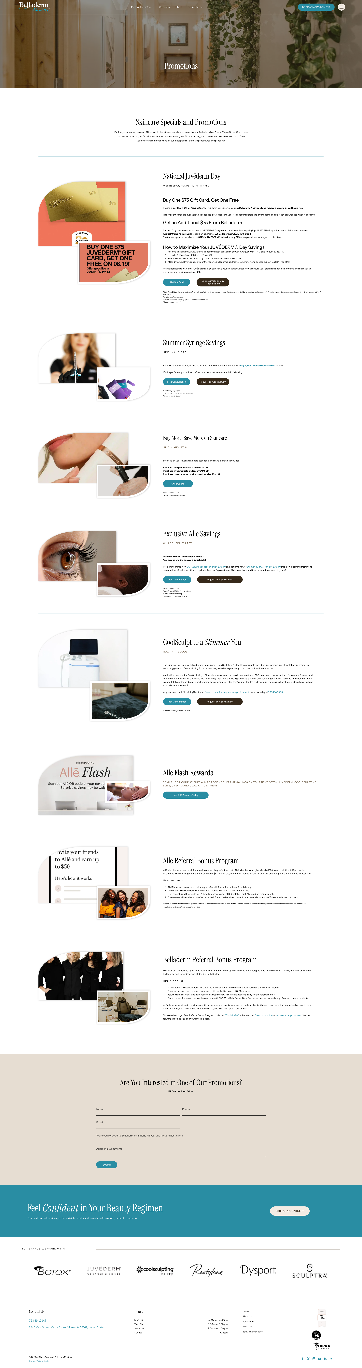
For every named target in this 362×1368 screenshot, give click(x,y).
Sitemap (32, 1361)
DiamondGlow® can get (264, 566)
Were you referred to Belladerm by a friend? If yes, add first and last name (139, 1135)
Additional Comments (109, 1148)
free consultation (213, 692)
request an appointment (236, 692)
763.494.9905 (275, 692)
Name (99, 1109)
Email (99, 1122)
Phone (186, 1109)
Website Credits (42, 1361)
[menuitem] (142, 7)
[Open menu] (341, 7)
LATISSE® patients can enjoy (206, 566)
